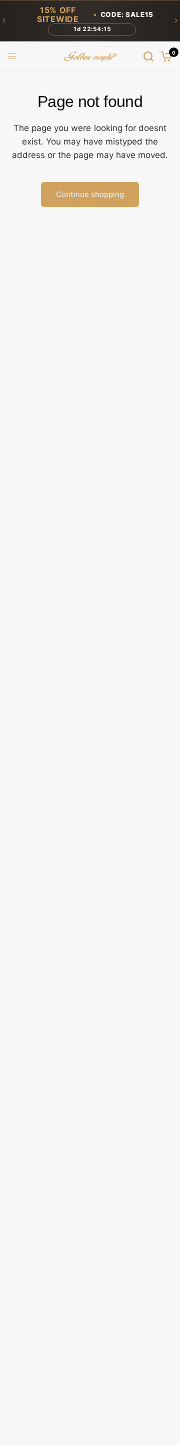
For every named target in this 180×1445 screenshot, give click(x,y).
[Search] (148, 57)
